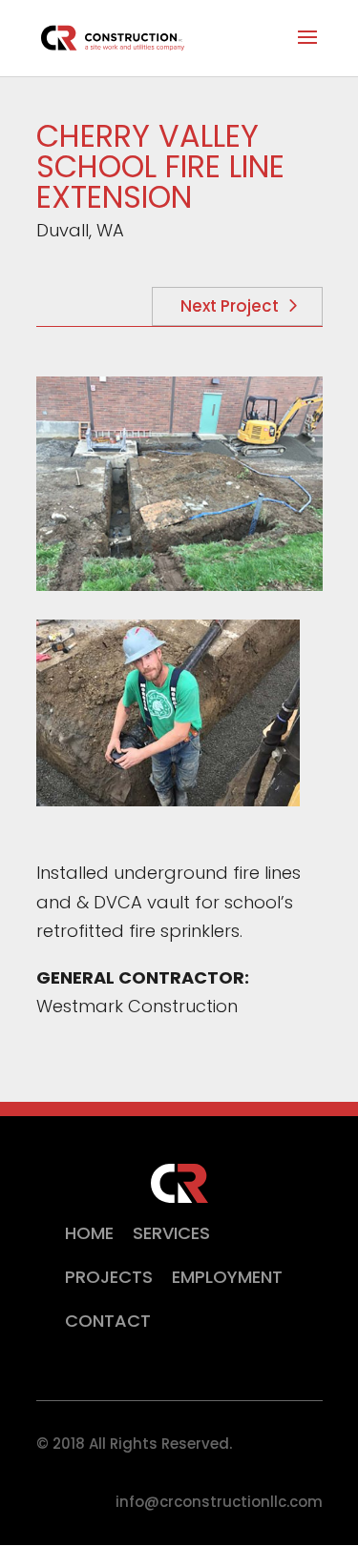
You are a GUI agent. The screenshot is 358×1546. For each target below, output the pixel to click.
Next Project (229, 306)
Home (89, 1233)
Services (171, 1233)
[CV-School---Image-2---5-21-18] (168, 800)
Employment (227, 1277)
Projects (109, 1277)
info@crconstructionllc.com (219, 1502)
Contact (108, 1320)
